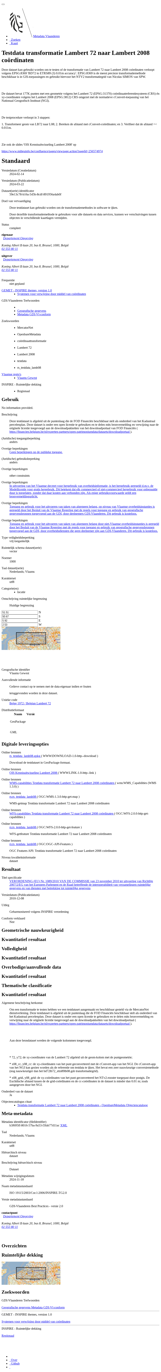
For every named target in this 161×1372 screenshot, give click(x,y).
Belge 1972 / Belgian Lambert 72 (30, 703)
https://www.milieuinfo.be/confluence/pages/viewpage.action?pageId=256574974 (52, 151)
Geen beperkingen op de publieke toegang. (36, 452)
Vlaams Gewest (27, 377)
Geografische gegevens (31, 310)
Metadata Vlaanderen (46, 36)
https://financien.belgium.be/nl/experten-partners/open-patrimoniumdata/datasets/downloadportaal (69, 431)
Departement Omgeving (18, 238)
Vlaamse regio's (11, 374)
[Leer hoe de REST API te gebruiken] (9, 1367)
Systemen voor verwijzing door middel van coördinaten (51, 294)
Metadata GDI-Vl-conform (34, 314)
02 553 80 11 (10, 248)
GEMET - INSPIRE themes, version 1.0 (27, 290)
